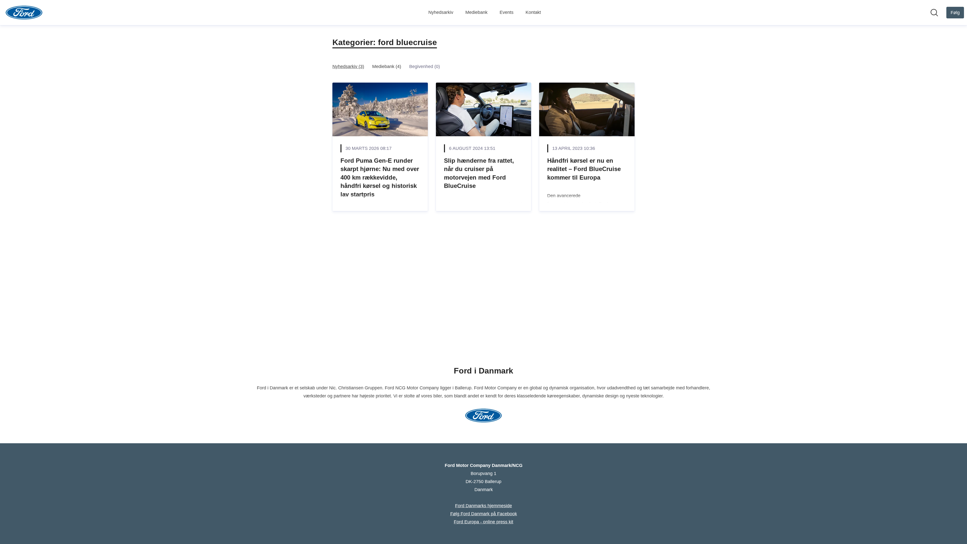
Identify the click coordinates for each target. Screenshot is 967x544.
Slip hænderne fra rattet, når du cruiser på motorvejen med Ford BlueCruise (479, 173)
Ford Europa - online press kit (483, 521)
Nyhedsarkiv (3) (348, 66)
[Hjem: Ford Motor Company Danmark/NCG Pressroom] (24, 12)
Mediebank (476, 12)
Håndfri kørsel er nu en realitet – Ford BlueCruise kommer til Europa (584, 169)
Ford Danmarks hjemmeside (483, 505)
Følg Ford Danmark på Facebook (483, 513)
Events (506, 12)
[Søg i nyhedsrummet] (934, 13)
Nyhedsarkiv (440, 12)
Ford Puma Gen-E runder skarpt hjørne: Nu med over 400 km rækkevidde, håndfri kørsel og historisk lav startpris (379, 177)
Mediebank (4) (386, 66)
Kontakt (533, 12)
